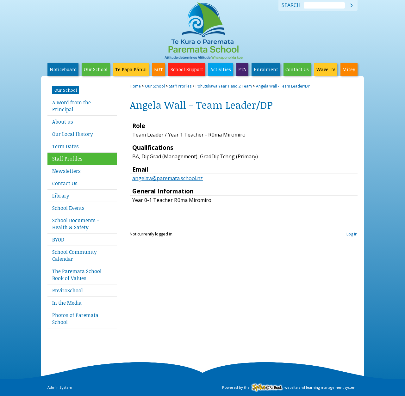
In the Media (67, 302)
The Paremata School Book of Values (77, 275)
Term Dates (65, 146)
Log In (352, 234)
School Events (68, 207)
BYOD (58, 239)
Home (135, 86)
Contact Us (297, 69)
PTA (242, 69)
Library (60, 195)
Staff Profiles (67, 158)
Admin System (59, 387)
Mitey (348, 69)
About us (62, 121)
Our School (96, 69)
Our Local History (72, 134)
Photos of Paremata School (75, 319)
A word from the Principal (71, 106)
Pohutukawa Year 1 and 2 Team (224, 86)
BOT (158, 69)
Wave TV (325, 69)
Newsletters (66, 171)
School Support (187, 69)
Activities (220, 69)
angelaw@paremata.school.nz (167, 178)
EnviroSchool (67, 290)
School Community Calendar (74, 255)
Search (291, 5)
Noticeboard (63, 69)
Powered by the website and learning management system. (290, 387)
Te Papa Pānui (131, 69)
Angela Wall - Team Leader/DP (283, 86)
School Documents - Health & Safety (75, 224)
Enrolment (266, 69)
